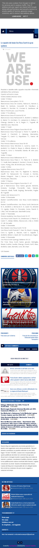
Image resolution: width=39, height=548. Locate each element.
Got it (25, 16)
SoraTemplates (13, 546)
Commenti (29, 365)
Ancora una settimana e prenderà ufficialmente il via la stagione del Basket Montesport (23, 390)
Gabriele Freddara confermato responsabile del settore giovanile (18, 323)
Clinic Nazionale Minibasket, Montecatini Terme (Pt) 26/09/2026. (18, 418)
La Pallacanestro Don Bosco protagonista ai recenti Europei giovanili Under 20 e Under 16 (19, 283)
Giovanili (7, 49)
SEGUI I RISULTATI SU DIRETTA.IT (19, 358)
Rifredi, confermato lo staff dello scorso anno (22, 368)
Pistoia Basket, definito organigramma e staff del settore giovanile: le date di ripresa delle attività (23, 379)
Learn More (16, 16)
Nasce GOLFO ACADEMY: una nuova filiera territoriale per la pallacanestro (19, 303)
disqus (28, 349)
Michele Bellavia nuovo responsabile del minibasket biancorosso (21, 495)
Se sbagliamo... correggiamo (11, 525)
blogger (21, 349)
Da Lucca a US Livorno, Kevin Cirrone (20, 486)
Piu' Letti (10, 365)
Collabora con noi (7, 522)
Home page (5, 517)
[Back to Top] (21, 542)
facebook (34, 349)
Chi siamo (5, 520)
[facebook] (18, 542)
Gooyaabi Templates (30, 546)
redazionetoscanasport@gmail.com (24, 534)
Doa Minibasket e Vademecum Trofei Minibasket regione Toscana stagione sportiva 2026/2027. (19, 414)
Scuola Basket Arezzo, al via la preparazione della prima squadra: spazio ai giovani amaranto (23, 504)
